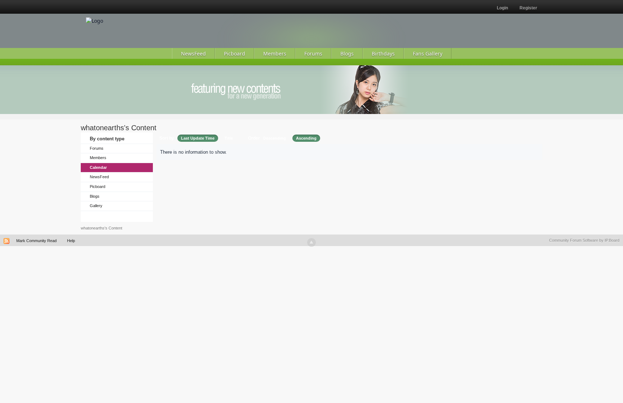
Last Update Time (198, 138)
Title (229, 138)
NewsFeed (99, 177)
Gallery (96, 205)
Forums (96, 148)
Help (71, 240)
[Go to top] (311, 242)
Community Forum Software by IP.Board (584, 240)
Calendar (98, 167)
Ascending (306, 138)
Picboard (97, 186)
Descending (274, 138)
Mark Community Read (36, 240)
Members (98, 157)
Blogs (95, 196)
